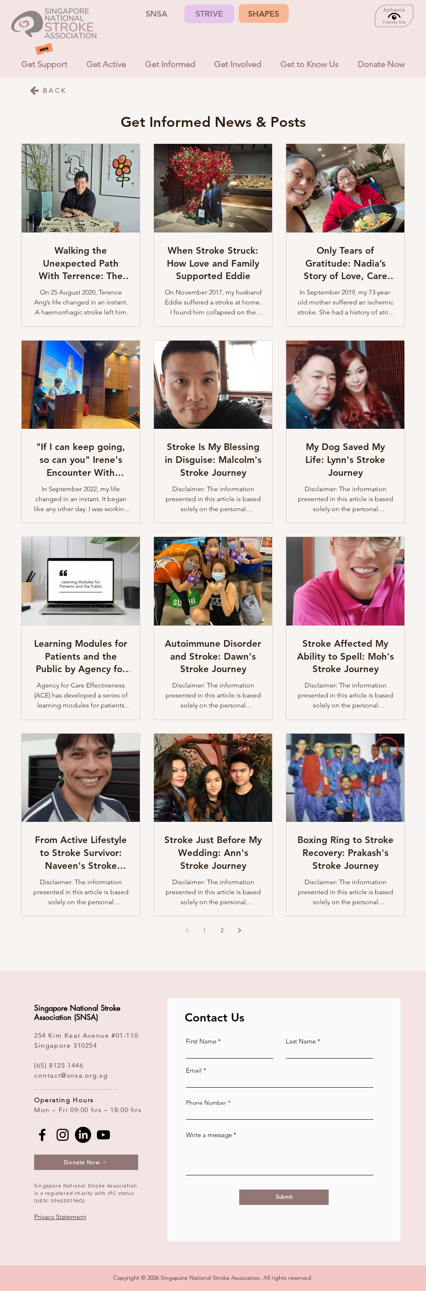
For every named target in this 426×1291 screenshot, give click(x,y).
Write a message (209, 1135)
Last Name (301, 1041)
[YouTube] (103, 1135)
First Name (201, 1041)
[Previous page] (186, 930)
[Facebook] (42, 1135)
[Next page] (239, 930)
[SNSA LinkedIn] (83, 1135)
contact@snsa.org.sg (71, 1075)
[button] (60, 1217)
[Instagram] (62, 1135)
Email (194, 1070)
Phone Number (206, 1103)
